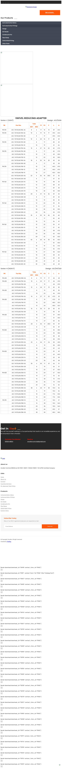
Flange (4, 28)
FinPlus (9, 541)
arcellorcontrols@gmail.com (36, 441)
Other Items (6, 43)
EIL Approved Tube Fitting (8, 486)
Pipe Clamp (5, 37)
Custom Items (5, 510)
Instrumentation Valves (9, 23)
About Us (3, 479)
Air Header (5, 31)
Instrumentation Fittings (9, 25)
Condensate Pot (7, 34)
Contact (3, 481)
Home (2, 477)
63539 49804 (9, 441)
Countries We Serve (6, 484)
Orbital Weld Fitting (8, 40)
